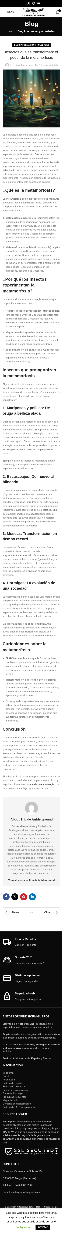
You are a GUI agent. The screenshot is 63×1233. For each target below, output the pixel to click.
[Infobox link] (31, 942)
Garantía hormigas (13, 1093)
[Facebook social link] (24, 3)
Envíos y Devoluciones (15, 1090)
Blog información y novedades (36, 31)
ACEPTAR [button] (43, 1227)
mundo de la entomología (40, 784)
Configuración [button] (23, 1227)
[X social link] (28, 3)
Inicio (11, 31)
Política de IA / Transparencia (19, 1107)
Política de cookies (13, 1083)
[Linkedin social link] (38, 3)
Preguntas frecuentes (14, 1096)
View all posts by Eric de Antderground (31, 880)
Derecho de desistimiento (17, 1103)
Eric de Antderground (21, 65)
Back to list (31, 912)
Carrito (6, 1076)
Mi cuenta (8, 1072)
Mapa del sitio (10, 1100)
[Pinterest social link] (33, 3)
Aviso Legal (9, 1079)
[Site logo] (33, 11)
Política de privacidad (14, 1086)
